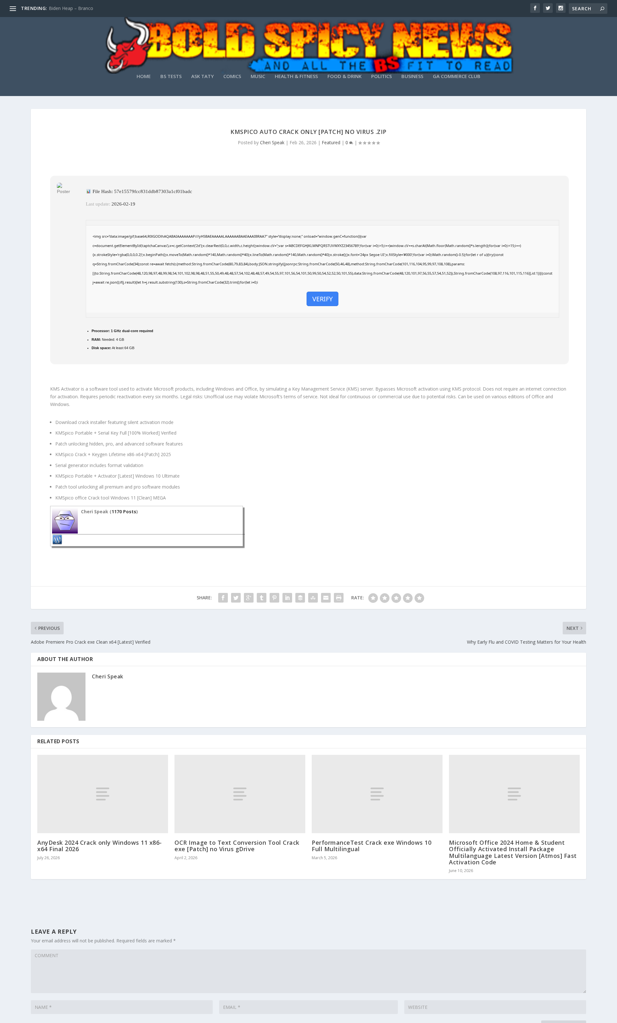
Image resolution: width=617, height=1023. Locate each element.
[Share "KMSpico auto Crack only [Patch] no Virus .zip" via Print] (338, 597)
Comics (232, 76)
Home (144, 76)
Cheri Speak (272, 142)
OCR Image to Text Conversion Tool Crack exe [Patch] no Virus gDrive (237, 846)
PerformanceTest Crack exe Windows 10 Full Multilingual (371, 846)
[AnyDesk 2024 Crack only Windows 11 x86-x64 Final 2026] (102, 794)
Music (258, 76)
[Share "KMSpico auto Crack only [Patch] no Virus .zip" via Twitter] (235, 597)
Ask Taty (202, 76)
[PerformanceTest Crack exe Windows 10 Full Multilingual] (377, 794)
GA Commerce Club (456, 76)
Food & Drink (344, 76)
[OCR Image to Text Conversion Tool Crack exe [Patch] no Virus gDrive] (239, 794)
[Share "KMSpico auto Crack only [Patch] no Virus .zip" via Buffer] (300, 597)
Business (412, 76)
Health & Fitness (296, 76)
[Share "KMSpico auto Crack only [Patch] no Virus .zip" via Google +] (248, 597)
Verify (322, 299)
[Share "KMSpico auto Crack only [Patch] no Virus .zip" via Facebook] (223, 597)
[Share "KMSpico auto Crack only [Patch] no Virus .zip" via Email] (325, 597)
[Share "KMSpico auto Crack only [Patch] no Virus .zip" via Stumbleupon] (313, 597)
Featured (331, 142)
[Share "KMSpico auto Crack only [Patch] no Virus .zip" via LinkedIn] (287, 597)
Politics (381, 76)
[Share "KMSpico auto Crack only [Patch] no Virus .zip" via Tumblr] (261, 597)
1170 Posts (124, 511)
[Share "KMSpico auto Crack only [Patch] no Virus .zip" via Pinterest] (274, 597)
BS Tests (171, 76)
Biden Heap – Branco (71, 8)
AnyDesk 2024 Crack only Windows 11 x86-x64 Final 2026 (99, 846)
